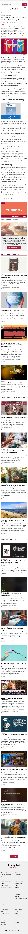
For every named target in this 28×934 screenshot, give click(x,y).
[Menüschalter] (24, 8)
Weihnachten (3, 915)
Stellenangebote (18, 883)
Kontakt (16, 885)
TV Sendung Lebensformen (6, 887)
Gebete (16, 913)
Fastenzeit (3, 907)
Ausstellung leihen (19, 905)
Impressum (17, 894)
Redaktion (17, 887)
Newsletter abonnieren (14, 247)
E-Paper (16, 879)
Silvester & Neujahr (5, 913)
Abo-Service (17, 876)
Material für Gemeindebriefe (21, 918)
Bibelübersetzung (8, 219)
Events (16, 911)
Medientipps (3, 879)
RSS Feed (17, 920)
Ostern (2, 911)
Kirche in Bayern (4, 876)
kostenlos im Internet (13, 193)
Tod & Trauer (3, 924)
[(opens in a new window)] (6, 931)
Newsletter (17, 890)
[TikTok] (15, 931)
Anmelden (25, 0)
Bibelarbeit (15, 219)
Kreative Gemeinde (19, 909)
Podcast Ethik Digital (5, 881)
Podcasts (3, 883)
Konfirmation (3, 920)
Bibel (2, 219)
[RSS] (22, 931)
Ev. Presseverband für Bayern (21, 898)
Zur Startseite (14, 856)
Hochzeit (3, 922)
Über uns (17, 896)
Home (2, 13)
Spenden (17, 922)
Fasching (3, 905)
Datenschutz (17, 892)
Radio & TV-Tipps (4, 885)
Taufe (2, 918)
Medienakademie (18, 907)
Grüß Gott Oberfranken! (6, 874)
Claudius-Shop (18, 874)
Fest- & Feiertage (4, 909)
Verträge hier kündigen (19, 881)
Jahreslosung (17, 915)
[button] (3, 24)
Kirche (7, 13)
